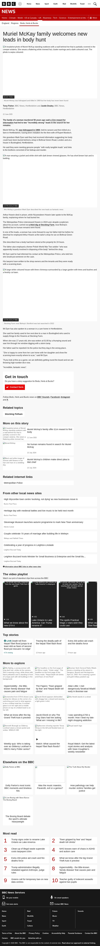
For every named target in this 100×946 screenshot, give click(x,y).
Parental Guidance (75, 933)
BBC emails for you (18, 938)
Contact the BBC (91, 933)
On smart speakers (61, 898)
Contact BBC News (61, 904)
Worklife (73, 4)
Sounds (81, 911)
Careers (5, 938)
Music (54, 916)
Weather (55, 926)
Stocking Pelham (14, 414)
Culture (30, 926)
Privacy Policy (34, 933)
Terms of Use (7, 933)
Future (54, 911)
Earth (56, 4)
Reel (64, 4)
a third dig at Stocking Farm (41, 225)
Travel (82, 4)
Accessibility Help (58, 933)
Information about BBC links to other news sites (23, 567)
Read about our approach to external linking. (79, 943)
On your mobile (12, 898)
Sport (47, 4)
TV (53, 921)
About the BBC (20, 933)
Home (29, 4)
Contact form (16, 387)
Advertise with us (34, 938)
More (95, 18)
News (38, 4)
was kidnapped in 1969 (29, 130)
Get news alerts (12, 904)
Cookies (46, 933)
